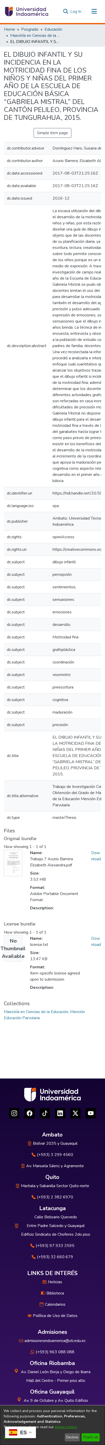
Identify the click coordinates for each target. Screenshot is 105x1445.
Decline (72, 1437)
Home (9, 29)
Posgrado (29, 29)
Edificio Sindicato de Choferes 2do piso (55, 1234)
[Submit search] (65, 11)
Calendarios (55, 1304)
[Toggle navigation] (94, 11)
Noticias (55, 1282)
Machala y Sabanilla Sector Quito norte (55, 1186)
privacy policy (65, 1427)
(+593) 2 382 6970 (55, 1197)
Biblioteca (55, 1293)
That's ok (90, 1437)
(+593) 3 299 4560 (55, 1154)
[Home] (26, 11)
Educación (53, 29)
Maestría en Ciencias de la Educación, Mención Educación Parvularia (35, 35)
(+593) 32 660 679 (55, 1257)
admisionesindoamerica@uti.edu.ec (55, 1341)
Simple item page (52, 133)
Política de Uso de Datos (55, 1315)
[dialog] (52, 1425)
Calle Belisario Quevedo (55, 1217)
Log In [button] (76, 11)
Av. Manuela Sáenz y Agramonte (55, 1166)
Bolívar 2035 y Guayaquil (55, 1143)
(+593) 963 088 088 (55, 1352)
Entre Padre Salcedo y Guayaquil (56, 1226)
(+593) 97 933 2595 (55, 1245)
